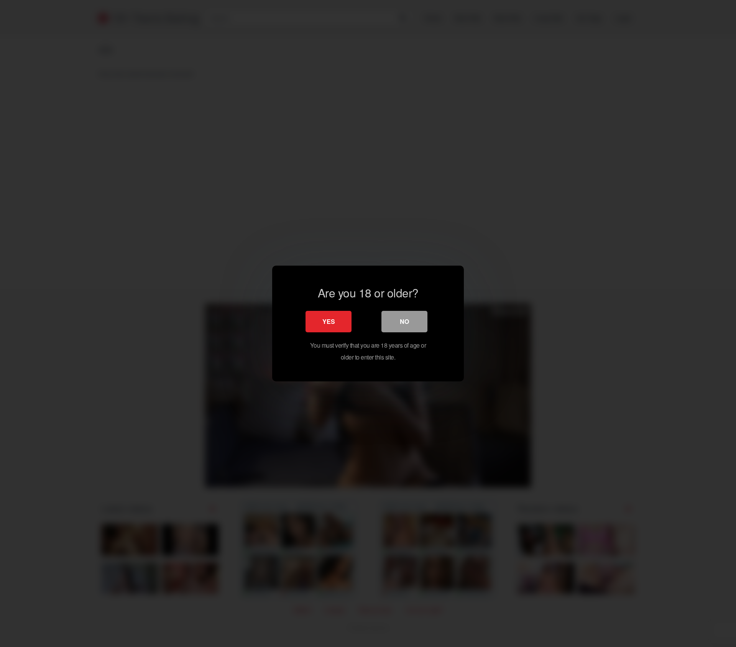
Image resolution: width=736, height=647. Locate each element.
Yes (328, 321)
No (404, 321)
